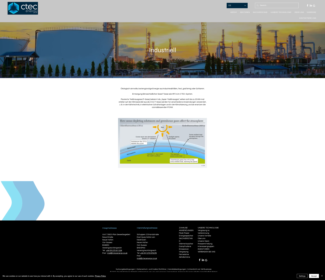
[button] (260, 12)
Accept (314, 276)
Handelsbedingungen (177, 269)
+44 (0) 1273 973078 (148, 253)
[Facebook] (307, 5)
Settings (302, 276)
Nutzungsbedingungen (125, 269)
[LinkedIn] (310, 5)
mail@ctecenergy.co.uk (117, 253)
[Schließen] (321, 276)
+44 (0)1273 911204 (114, 250)
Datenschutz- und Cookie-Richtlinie (151, 269)
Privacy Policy (100, 276)
